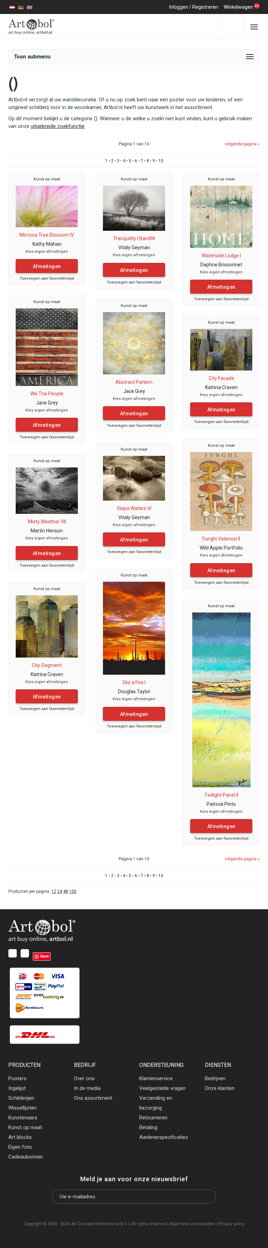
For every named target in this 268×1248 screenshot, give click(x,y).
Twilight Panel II (221, 795)
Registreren (205, 7)
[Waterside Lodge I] (221, 216)
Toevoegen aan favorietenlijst (47, 278)
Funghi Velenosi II (221, 538)
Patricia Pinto (221, 804)
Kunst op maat (47, 179)
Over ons (84, 1078)
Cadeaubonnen (25, 1157)
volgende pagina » (242, 144)
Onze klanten (219, 1088)
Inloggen (178, 7)
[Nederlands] (12, 7)
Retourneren (153, 1117)
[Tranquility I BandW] (134, 208)
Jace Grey (47, 403)
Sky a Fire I (134, 682)
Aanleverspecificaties (163, 1137)
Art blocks (20, 1137)
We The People (47, 393)
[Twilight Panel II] (221, 699)
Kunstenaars (22, 1117)
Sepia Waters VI (134, 508)
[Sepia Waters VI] (134, 478)
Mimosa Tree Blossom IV (47, 235)
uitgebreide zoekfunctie (57, 126)
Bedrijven (215, 1078)
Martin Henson (47, 530)
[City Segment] (47, 626)
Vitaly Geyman (134, 247)
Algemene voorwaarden (192, 1223)
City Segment (47, 665)
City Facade (221, 378)
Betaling (148, 1127)
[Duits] (21, 7)
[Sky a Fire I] (134, 628)
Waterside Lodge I (221, 255)
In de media (87, 1088)
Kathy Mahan (46, 244)
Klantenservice (156, 1078)
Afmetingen (47, 266)
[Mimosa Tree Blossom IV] (47, 206)
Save (44, 956)
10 (160, 160)
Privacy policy (231, 1223)
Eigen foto (20, 1147)
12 (53, 891)
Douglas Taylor (134, 691)
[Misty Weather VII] (47, 490)
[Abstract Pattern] (134, 343)
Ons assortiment (93, 1098)
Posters (17, 1078)
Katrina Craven (221, 387)
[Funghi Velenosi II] (221, 491)
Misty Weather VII (47, 521)
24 (59, 891)
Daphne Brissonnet (221, 264)
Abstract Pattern (134, 382)
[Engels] (29, 7)
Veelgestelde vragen (162, 1088)
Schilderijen (21, 1098)
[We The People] (47, 347)
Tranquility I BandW (134, 238)
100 (72, 891)
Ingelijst (17, 1088)
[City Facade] (221, 349)
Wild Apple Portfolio (221, 548)
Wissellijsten (22, 1108)
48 (65, 891)
